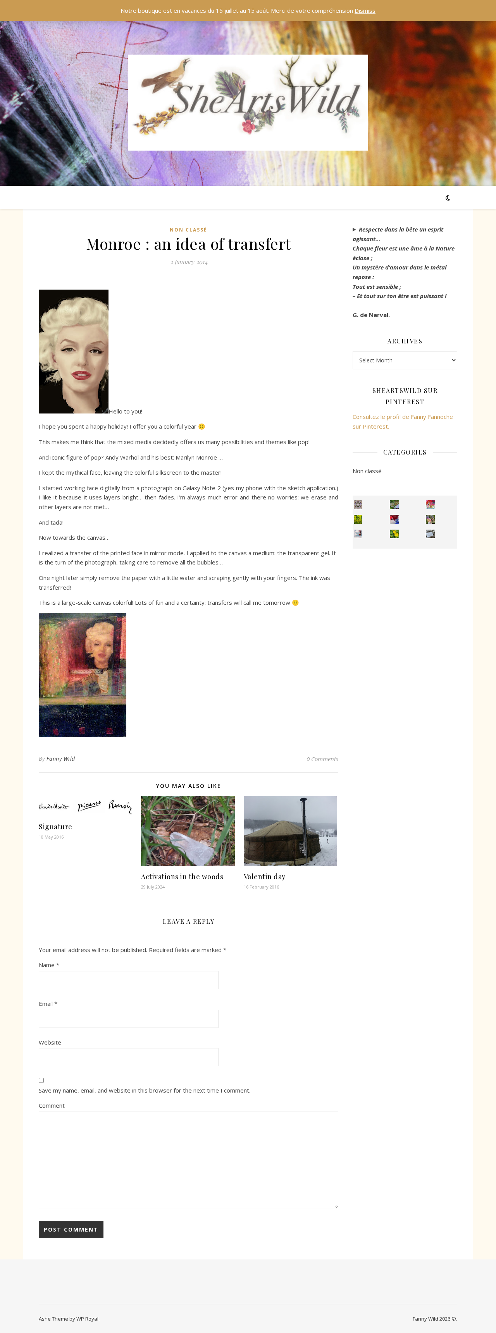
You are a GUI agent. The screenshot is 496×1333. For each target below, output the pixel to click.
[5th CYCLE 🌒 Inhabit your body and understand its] (430, 504)
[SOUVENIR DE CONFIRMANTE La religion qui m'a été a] (394, 534)
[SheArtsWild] (248, 103)
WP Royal (87, 1318)
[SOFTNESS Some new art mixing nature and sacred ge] (358, 504)
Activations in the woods (182, 876)
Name (49, 965)
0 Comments (322, 759)
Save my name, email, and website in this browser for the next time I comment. (144, 1090)
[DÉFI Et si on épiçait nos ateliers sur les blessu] (430, 534)
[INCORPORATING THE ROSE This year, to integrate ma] (394, 504)
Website (50, 1042)
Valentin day (265, 876)
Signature (55, 826)
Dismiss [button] (365, 10)
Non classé (188, 229)
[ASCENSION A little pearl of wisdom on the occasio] (430, 519)
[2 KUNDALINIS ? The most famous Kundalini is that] (358, 534)
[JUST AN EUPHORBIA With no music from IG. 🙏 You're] (358, 519)
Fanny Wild (60, 758)
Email (48, 1003)
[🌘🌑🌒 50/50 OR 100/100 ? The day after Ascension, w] (394, 519)
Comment (52, 1105)
